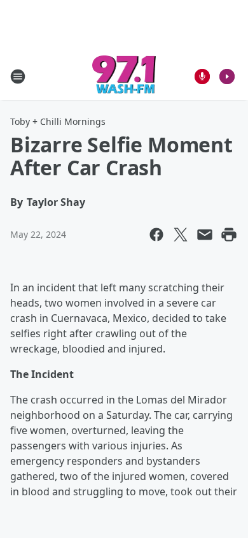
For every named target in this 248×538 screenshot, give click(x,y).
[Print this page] (229, 235)
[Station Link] (124, 76)
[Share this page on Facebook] (156, 235)
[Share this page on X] (180, 235)
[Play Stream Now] (227, 76)
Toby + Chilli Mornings (58, 121)
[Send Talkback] (202, 76)
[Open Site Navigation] (17, 76)
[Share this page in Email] (205, 235)
